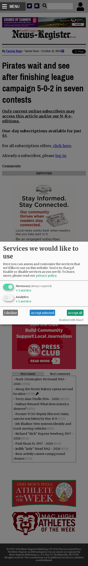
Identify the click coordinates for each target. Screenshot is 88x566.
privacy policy (46, 276)
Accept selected (42, 313)
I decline (10, 313)
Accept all (75, 313)
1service (23, 290)
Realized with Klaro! (71, 319)
